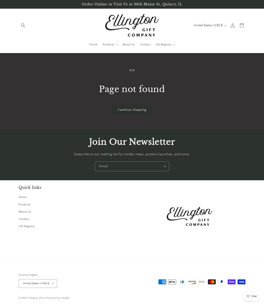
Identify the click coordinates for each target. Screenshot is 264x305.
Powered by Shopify (58, 298)
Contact (24, 219)
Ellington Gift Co (37, 298)
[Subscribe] (164, 166)
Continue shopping (132, 110)
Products (25, 204)
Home (23, 197)
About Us (25, 212)
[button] (23, 25)
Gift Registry (27, 226)
